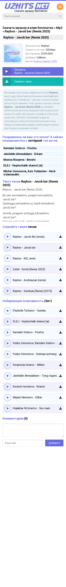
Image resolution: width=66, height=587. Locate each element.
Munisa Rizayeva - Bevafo (19, 159)
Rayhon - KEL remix (24, 258)
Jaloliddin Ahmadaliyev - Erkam (22, 154)
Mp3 (59, 28)
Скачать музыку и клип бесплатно (28, 28)
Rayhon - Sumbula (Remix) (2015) (32, 291)
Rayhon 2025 (50, 61)
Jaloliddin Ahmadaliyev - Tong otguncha (36, 375)
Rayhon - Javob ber (24, 247)
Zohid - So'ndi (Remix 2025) (29, 269)
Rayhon (38, 61)
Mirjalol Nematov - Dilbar (27, 397)
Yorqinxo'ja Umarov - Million (29, 364)
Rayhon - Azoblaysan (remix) (29, 280)
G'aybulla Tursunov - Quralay (29, 310)
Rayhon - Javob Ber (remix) (29, 236)
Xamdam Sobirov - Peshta (20, 148)
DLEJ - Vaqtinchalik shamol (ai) (23, 165)
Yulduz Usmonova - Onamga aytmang (35, 354)
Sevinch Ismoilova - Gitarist (29, 386)
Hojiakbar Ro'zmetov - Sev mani (31, 408)
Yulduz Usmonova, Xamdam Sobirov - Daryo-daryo (36, 343)
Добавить (54, 443)
